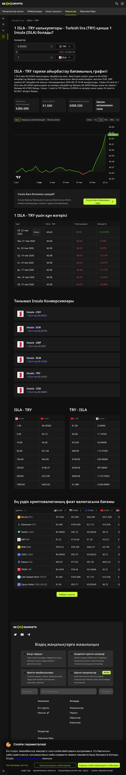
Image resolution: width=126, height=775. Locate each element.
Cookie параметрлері (102, 770)
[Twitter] (15, 635)
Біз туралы (43, 707)
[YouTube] (22, 635)
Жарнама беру (88, 11)
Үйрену (73, 712)
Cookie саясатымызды (28, 758)
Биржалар (75, 722)
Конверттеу (18, 20)
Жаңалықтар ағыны (13, 11)
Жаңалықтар (76, 707)
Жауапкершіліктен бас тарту (73, 770)
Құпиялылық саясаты (44, 770)
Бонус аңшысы (53, 11)
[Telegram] (29, 635)
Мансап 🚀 (43, 712)
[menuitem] (4, 18)
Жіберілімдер (34, 11)
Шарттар (26, 770)
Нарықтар (70, 11)
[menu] (4, 27)
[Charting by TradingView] (18, 177)
